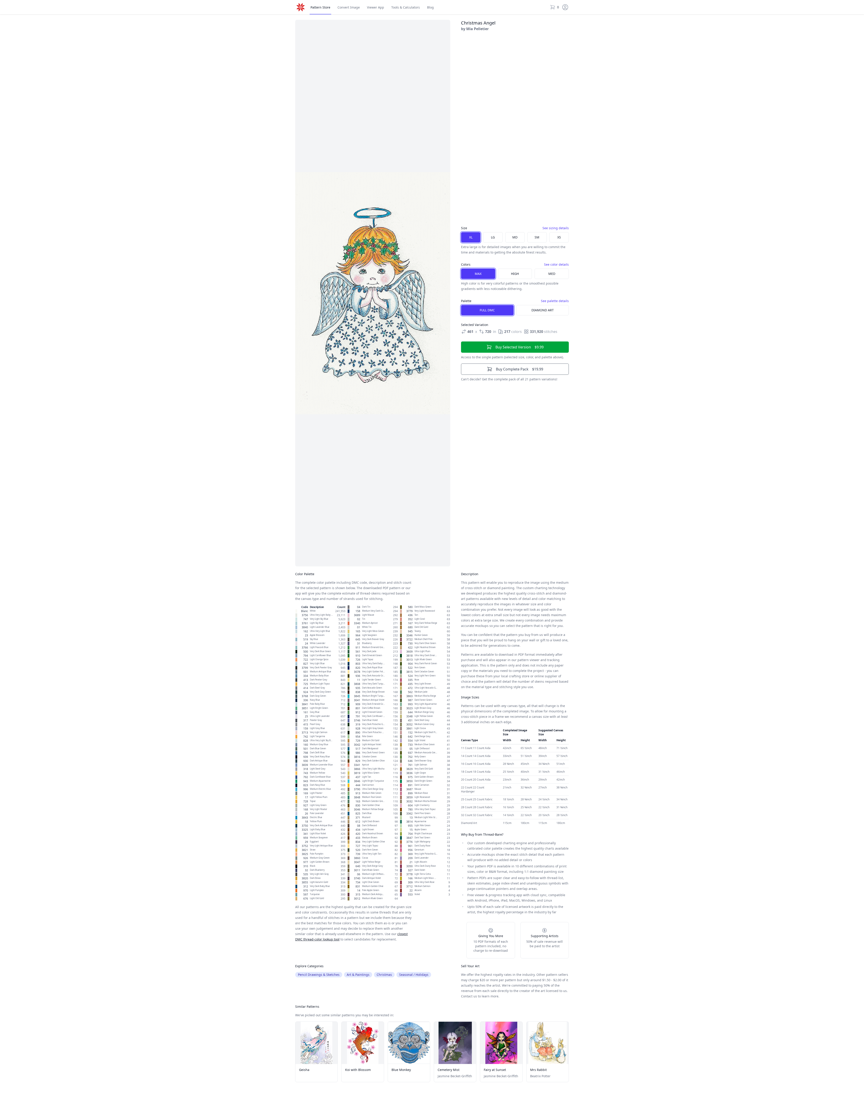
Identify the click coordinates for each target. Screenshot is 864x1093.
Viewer (375, 7)
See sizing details (555, 228)
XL (470, 237)
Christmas (384, 974)
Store (320, 7)
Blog (430, 7)
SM (537, 237)
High (515, 274)
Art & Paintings (358, 974)
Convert (349, 7)
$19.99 (519, 369)
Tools (405, 7)
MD (515, 237)
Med (551, 274)
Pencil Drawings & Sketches (319, 974)
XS (559, 237)
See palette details (555, 301)
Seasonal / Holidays (413, 974)
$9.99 (519, 347)
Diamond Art (542, 310)
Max (478, 274)
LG (493, 237)
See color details (556, 264)
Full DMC (487, 310)
